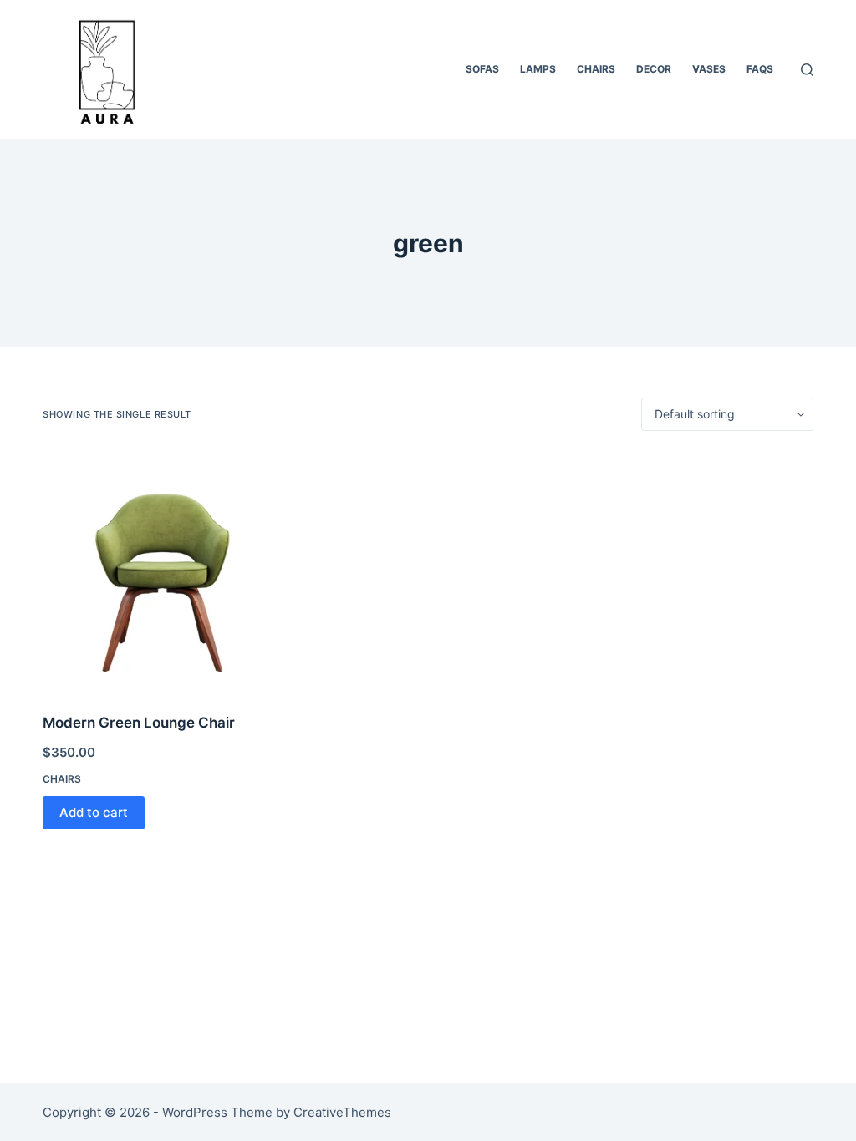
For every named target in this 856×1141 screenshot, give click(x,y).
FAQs (759, 69)
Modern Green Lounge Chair (139, 722)
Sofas (482, 69)
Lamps (538, 69)
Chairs (596, 69)
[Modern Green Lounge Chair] (163, 572)
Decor (653, 69)
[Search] (807, 69)
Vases (709, 69)
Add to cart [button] (93, 812)
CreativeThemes (342, 1112)
